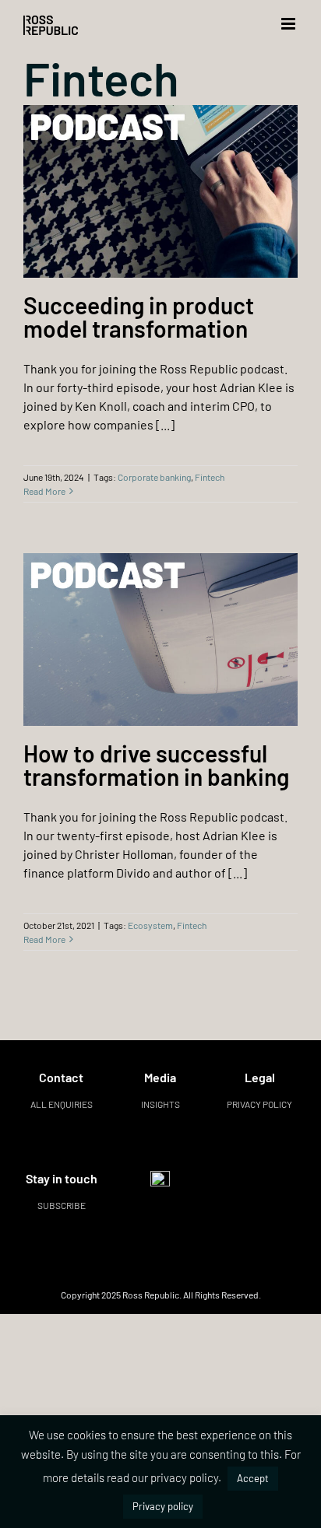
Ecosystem (150, 925)
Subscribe (61, 1205)
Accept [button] (253, 1478)
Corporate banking (154, 476)
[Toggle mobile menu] (289, 24)
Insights (160, 1104)
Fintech (209, 476)
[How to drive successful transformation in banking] (160, 639)
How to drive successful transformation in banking (156, 764)
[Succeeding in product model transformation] (160, 191)
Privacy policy (259, 1104)
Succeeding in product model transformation (138, 316)
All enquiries (61, 1104)
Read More (44, 490)
